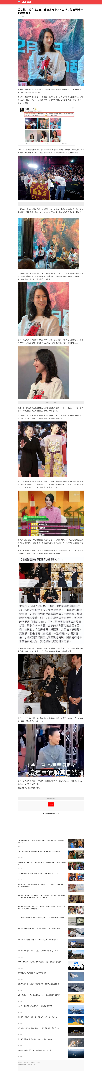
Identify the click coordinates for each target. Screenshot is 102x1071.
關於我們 (20, 1064)
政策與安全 (24, 1064)
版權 (34, 1064)
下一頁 (51, 804)
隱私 (31, 1064)
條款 (29, 1064)
